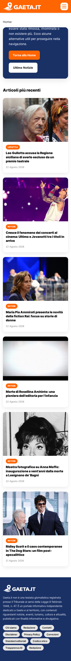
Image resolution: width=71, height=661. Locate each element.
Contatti (47, 627)
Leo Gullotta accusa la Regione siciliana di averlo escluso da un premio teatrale (30, 157)
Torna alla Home (24, 55)
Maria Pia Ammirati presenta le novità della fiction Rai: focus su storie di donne (34, 316)
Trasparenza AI (13, 647)
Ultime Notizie (23, 67)
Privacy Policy (32, 634)
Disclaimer (11, 634)
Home (7, 22)
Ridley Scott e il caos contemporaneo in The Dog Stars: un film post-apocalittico (34, 551)
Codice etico (40, 641)
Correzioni (52, 634)
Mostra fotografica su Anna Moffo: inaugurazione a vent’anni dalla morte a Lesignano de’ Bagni (34, 471)
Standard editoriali (15, 641)
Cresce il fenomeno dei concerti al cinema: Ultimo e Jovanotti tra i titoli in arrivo (35, 237)
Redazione (29, 627)
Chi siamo (11, 627)
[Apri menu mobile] (64, 6)
